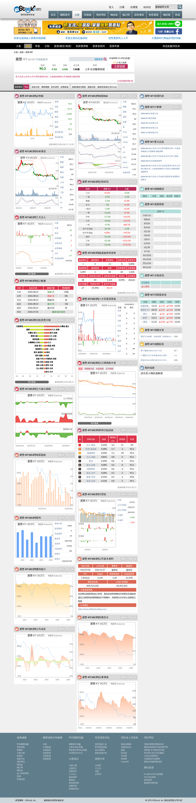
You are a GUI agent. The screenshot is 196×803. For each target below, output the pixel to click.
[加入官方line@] (168, 26)
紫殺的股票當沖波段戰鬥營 (156, 747)
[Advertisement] (159, 70)
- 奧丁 (175, 350)
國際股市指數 (75, 744)
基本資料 (55, 87)
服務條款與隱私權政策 (54, 800)
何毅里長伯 (126, 747)
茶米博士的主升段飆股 (154, 753)
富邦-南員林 (91, 449)
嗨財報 (20, 770)
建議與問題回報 (151, 783)
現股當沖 (73, 771)
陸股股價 (47, 753)
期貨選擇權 (82, 45)
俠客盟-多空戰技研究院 (154, 750)
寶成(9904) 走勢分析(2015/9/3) (153, 360)
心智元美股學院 (151, 756)
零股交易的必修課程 (76, 38)
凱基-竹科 (91, 477)
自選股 (134, 7)
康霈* (145, 318)
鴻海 (97, 771)
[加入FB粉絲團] (168, 33)
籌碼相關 (45, 87)
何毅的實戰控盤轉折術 (154, 744)
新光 (91, 461)
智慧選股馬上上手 (118, 38)
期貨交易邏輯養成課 (153, 761)
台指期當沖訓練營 (152, 758)
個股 (28, 45)
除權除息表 (74, 788)
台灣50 (98, 774)
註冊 (122, 7)
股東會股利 (99, 45)
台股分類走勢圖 (76, 747)
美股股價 (47, 750)
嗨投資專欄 (126, 744)
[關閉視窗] (72, 96)
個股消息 (92, 87)
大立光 (98, 768)
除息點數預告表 (171, 45)
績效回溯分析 (101, 753)
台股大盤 (21, 753)
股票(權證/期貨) (62, 45)
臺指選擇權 (74, 783)
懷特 (145, 322)
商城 (19, 776)
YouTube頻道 (150, 777)
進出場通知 (100, 750)
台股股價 (47, 747)
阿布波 (124, 753)
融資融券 (73, 777)
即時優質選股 (101, 747)
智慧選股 (21, 747)
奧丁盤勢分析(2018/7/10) (151, 350)
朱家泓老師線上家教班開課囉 (30, 38)
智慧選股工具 (101, 744)
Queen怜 (125, 761)
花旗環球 (91, 453)
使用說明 (148, 780)
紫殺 (123, 750)
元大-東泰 (91, 445)
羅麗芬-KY (145, 310)
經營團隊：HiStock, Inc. (25, 800)
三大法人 (73, 774)
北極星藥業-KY (146, 306)
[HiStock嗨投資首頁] (27, 12)
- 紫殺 (175, 336)
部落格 (20, 756)
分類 (47, 45)
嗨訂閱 (20, 767)
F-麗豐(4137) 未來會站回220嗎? (154, 355)
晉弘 (145, 314)
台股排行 (73, 768)
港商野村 (91, 469)
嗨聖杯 (20, 750)
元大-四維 (91, 457)
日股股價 (47, 756)
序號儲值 (21, 779)
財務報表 (65, 87)
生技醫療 (145, 282)
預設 (26, 87)
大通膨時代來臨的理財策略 (166, 38)
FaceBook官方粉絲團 (153, 774)
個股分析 (21, 758)
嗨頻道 (20, 764)
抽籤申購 (73, 785)
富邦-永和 (91, 481)
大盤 (18, 45)
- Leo (175, 355)
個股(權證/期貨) (79, 87)
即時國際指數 (23, 744)
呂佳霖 (124, 756)
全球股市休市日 (76, 753)
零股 (37, 45)
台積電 (98, 765)
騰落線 (72, 780)
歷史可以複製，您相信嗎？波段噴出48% (157, 336)
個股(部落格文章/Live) (107, 87)
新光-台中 (91, 473)
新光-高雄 (91, 465)
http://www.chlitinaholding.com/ (92, 609)
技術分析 (36, 87)
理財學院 (21, 761)
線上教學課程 (23, 773)
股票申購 (114, 45)
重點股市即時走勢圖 (78, 750)
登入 (111, 7)
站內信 (147, 7)
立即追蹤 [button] (119, 66)
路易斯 (124, 758)
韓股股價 (47, 758)
